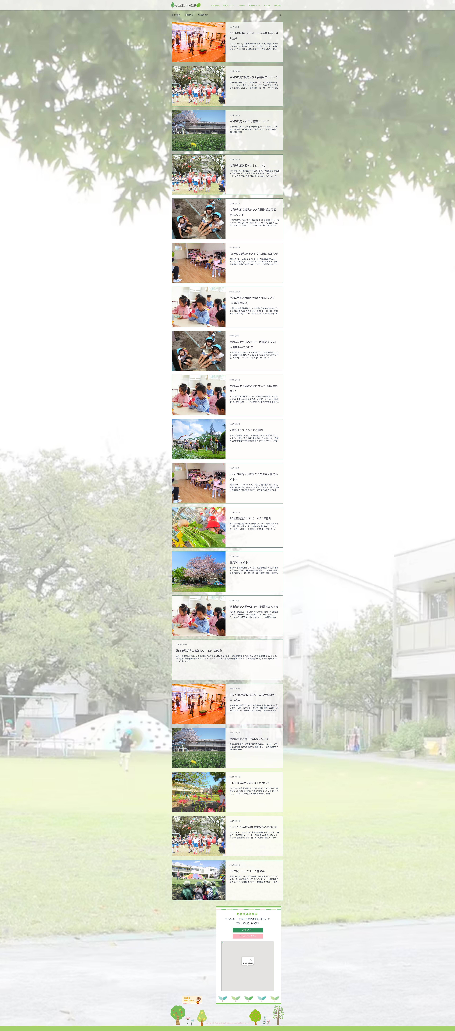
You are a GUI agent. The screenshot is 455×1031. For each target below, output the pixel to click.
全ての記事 (176, 15)
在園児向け (189, 15)
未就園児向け (203, 15)
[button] (280, 15)
